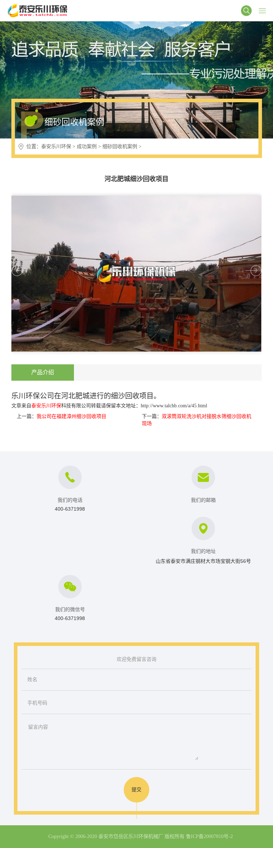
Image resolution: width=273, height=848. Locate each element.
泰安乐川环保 (56, 146)
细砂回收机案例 (119, 146)
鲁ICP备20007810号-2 (209, 836)
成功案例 (87, 146)
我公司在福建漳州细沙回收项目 (71, 416)
